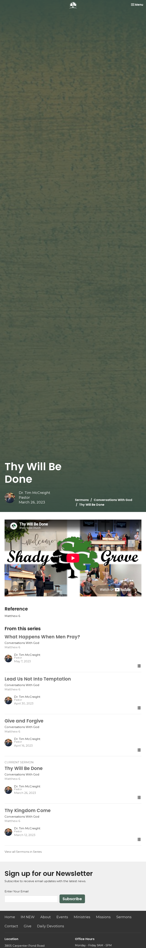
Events (62, 917)
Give (27, 926)
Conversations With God (113, 500)
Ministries (82, 917)
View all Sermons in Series (23, 851)
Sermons (82, 500)
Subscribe (72, 898)
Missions (103, 917)
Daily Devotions (50, 926)
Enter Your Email (17, 891)
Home (10, 917)
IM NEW (28, 917)
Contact (11, 926)
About (45, 917)
